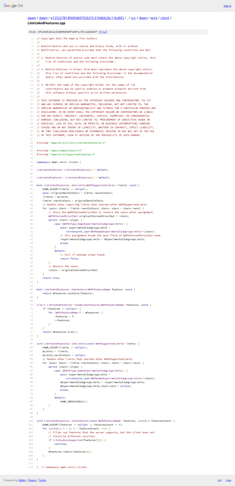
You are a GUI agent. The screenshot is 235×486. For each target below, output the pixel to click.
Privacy (32, 480)
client (164, 18)
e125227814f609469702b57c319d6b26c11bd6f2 (87, 18)
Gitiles (22, 480)
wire (154, 18)
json (228, 480)
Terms (42, 480)
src (133, 18)
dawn (32, 18)
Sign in (227, 6)
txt (219, 480)
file (103, 31)
